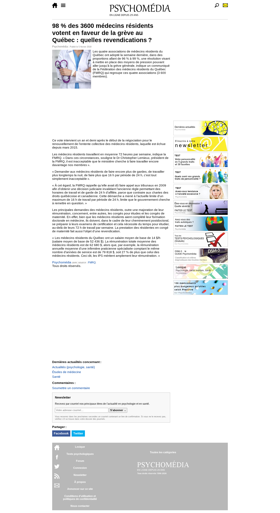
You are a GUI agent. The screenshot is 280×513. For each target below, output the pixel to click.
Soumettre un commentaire (71, 388)
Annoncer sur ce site (80, 489)
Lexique (80, 446)
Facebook (61, 433)
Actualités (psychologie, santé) (73, 367)
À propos (80, 482)
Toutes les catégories (163, 452)
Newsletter (80, 475)
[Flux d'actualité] (56, 477)
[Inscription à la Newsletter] (224, 7)
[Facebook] (56, 458)
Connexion (80, 468)
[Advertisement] (111, 113)
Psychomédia (60, 46)
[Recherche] (215, 7)
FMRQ (92, 262)
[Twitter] (56, 468)
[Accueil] (56, 7)
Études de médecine (66, 372)
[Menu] (64, 7)
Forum (80, 461)
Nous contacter (79, 506)
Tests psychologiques (80, 454)
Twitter (78, 433)
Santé (56, 376)
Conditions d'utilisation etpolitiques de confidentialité (80, 497)
